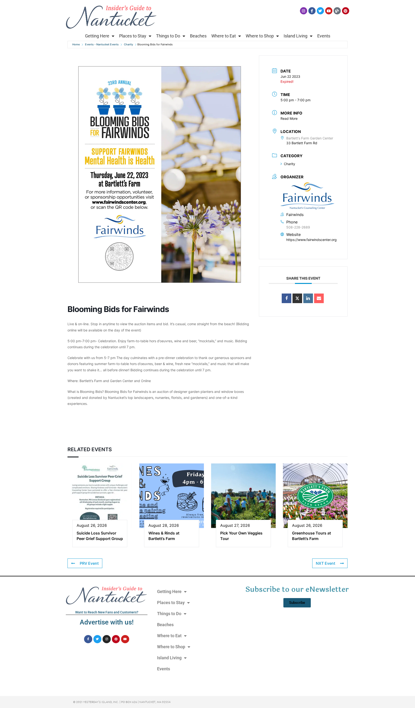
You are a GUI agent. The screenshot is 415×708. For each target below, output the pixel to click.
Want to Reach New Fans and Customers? (106, 612)
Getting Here (97, 35)
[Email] (319, 298)
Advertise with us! (107, 622)
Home (76, 44)
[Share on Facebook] (286, 298)
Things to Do (168, 35)
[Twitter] (320, 10)
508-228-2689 (298, 227)
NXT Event (325, 563)
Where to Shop (260, 35)
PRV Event (89, 563)
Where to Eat (223, 35)
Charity (128, 44)
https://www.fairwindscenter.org (311, 240)
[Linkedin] (308, 298)
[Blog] (337, 10)
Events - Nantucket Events (102, 44)
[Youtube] (328, 10)
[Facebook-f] (312, 10)
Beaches (198, 35)
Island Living (295, 35)
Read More (289, 118)
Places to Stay (132, 35)
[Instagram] (303, 10)
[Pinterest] (345, 10)
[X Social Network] (297, 298)
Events (323, 35)
